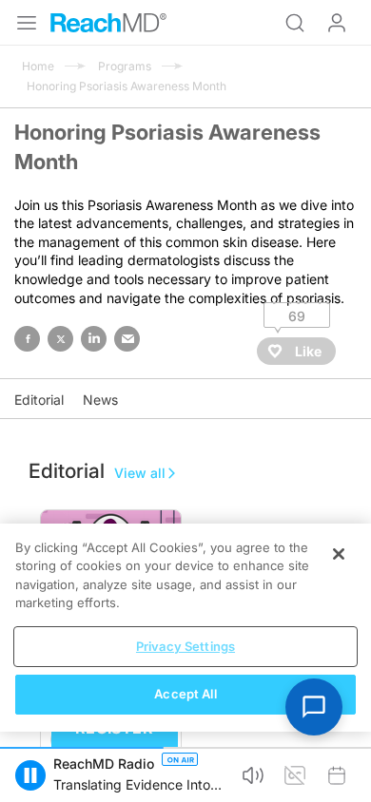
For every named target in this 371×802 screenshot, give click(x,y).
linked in (94, 339)
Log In (336, 22)
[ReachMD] (108, 23)
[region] (185, 628)
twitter (60, 339)
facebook (27, 339)
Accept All (185, 693)
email (127, 339)
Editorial (39, 399)
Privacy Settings (185, 646)
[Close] (339, 554)
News (100, 399)
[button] (30, 775)
